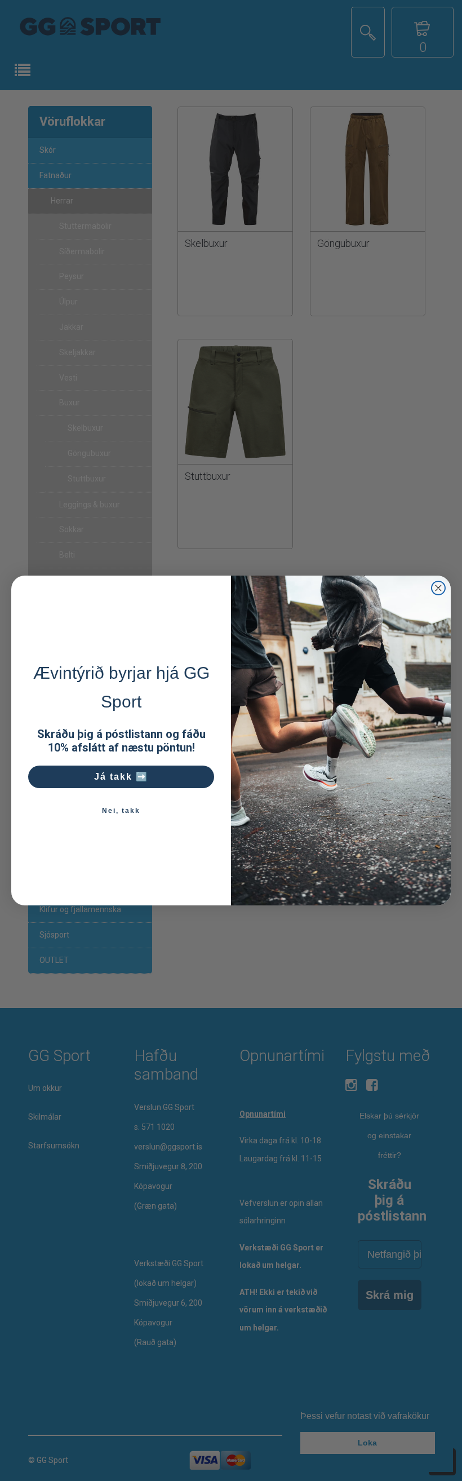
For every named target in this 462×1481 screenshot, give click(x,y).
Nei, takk (121, 811)
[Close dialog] (438, 588)
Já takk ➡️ (121, 776)
